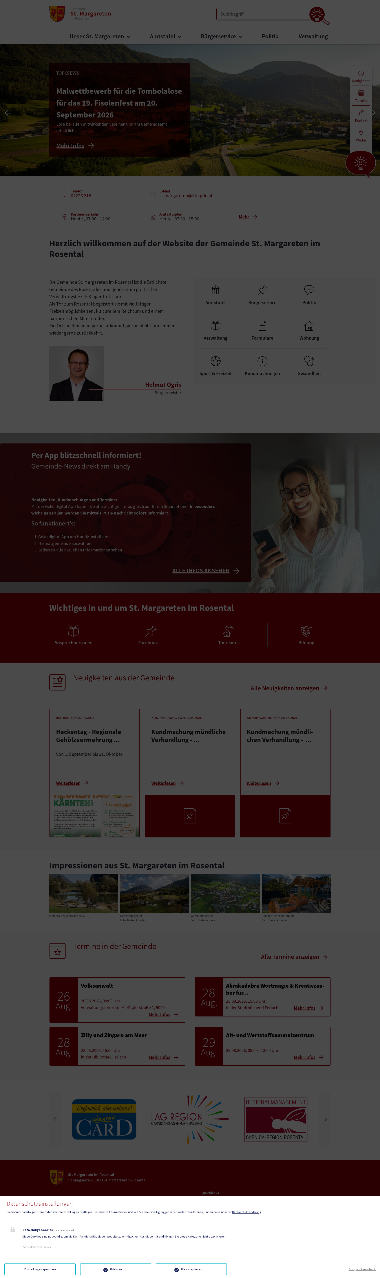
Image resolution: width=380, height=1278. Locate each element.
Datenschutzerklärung (246, 1212)
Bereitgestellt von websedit (362, 1269)
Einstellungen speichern (40, 1269)
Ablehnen (116, 1269)
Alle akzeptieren (191, 1269)
